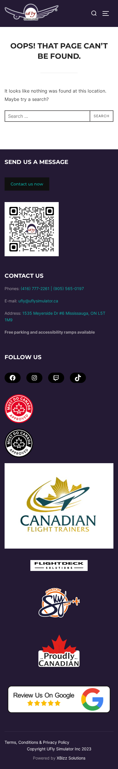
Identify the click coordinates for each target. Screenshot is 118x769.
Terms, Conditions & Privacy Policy (37, 742)
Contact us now (27, 184)
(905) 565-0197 (68, 288)
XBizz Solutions (71, 758)
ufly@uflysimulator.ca (38, 300)
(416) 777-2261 (35, 288)
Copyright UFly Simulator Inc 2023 (59, 748)
